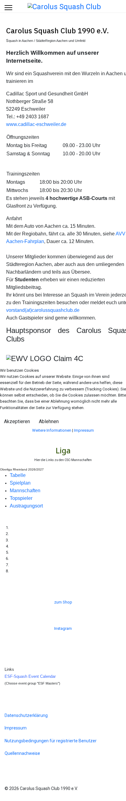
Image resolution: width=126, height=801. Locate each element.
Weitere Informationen (51, 430)
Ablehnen (49, 421)
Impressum (84, 430)
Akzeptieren (17, 421)
